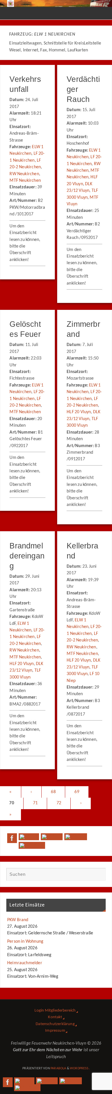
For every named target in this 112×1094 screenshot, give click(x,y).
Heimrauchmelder (24, 963)
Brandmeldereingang (27, 556)
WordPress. (80, 1068)
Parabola (58, 1068)
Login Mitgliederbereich (55, 1010)
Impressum (55, 1031)
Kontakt (55, 1017)
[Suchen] (98, 875)
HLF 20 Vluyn (79, 412)
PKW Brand (17, 920)
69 (76, 792)
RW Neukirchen (24, 174)
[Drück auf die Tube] (75, 836)
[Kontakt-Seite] (51, 836)
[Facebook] (12, 838)
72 (59, 803)
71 (35, 803)
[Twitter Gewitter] (29, 836)
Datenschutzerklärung (55, 1024)
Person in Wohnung (25, 941)
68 (53, 792)
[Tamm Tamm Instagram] (32, 845)
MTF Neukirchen (25, 180)
